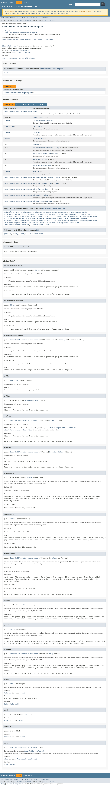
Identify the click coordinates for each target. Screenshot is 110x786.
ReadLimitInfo (25, 40)
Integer (8, 138)
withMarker (37, 195)
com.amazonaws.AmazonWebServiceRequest (21, 32)
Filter (11, 126)
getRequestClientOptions (66, 214)
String (7, 120)
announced (11, 11)
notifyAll (23, 234)
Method (28, 20)
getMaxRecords (38, 138)
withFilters (38, 183)
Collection (47, 153)
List (6, 126)
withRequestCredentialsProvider (42, 222)
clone (35, 111)
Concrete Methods (39, 105)
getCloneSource (39, 212)
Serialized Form (28, 58)
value (14, 46)
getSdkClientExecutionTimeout (66, 216)
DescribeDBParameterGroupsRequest (18, 93)
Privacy (3, 783)
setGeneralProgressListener (57, 218)
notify (15, 234)
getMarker (37, 132)
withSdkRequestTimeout (40, 225)
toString (36, 171)
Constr (21, 20)
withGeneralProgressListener (15, 222)
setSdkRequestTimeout (88, 220)
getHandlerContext (35, 214)
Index (25, 2)
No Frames (33, 18)
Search (71, 4)
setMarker (37, 159)
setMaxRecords (38, 165)
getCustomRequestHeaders (78, 212)
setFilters (37, 153)
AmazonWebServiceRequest (19, 50)
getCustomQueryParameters (56, 212)
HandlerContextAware (10, 40)
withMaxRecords (39, 201)
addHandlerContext (11, 212)
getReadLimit (50, 214)
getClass (7, 234)
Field (16, 20)
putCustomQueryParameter (14, 218)
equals (35, 117)
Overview (4, 2)
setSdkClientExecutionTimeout (66, 220)
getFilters (37, 126)
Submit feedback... (74, 7)
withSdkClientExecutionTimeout (16, 225)
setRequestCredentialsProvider (16, 220)
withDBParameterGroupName (43, 177)
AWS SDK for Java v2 (86, 11)
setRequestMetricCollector (41, 220)
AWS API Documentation (11, 58)
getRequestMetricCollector (41, 216)
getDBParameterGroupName (43, 120)
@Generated (6, 46)
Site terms (9, 783)
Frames (25, 18)
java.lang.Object (7, 31)
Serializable (38, 40)
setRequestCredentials (79, 218)
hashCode (36, 144)
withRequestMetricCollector (68, 222)
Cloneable (49, 40)
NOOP (6, 72)
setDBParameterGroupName (43, 147)
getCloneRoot (26, 212)
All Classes (45, 18)
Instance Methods (23, 105)
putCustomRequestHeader (35, 218)
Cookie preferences (18, 783)
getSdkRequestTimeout (88, 216)
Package (12, 2)
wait (31, 234)
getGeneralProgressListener (15, 214)
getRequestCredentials (87, 214)
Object (41, 117)
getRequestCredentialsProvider (16, 216)
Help (30, 2)
